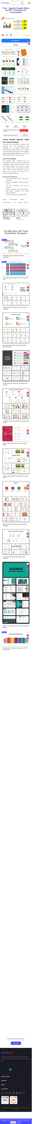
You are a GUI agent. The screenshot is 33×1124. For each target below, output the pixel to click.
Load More (16, 1043)
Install (24, 130)
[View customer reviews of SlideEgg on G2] (13, 1100)
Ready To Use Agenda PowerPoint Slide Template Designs (16, 626)
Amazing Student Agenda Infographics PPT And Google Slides (15, 648)
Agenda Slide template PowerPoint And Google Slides (15, 476)
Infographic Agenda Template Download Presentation (13, 256)
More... (27, 202)
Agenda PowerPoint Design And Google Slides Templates (15, 524)
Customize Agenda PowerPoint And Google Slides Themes (16, 421)
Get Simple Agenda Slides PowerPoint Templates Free (15, 278)
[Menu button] (29, 3)
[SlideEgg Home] (16, 1052)
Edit (23, 45)
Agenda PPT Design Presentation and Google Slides (15, 444)
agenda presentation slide (11, 153)
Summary (20, 202)
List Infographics (13, 199)
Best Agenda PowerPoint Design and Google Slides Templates (14, 346)
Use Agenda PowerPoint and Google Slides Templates (14, 557)
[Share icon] (7, 35)
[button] (28, 240)
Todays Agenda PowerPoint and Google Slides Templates (15, 308)
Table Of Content (7, 202)
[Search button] (22, 3)
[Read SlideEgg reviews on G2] (5, 1100)
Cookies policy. (26, 1120)
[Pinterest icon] (11, 35)
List (14, 202)
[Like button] (3, 35)
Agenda (4, 199)
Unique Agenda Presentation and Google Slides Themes (15, 384)
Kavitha (24, 127)
